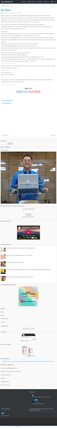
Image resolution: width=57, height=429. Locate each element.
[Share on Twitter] (25, 91)
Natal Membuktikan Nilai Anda (15, 262)
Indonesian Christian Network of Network (10, 371)
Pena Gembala (4, 150)
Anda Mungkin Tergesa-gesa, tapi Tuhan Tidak (19, 255)
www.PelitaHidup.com (48, 361)
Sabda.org (3, 378)
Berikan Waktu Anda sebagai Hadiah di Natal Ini (19, 277)
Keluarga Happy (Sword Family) (38, 403)
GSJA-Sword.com (7, 2)
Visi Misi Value (32, 1)
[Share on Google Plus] (31, 91)
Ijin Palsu (6, 10)
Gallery (47, 1)
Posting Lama (53, 135)
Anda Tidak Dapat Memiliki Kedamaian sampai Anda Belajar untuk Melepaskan (28, 269)
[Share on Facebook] (19, 91)
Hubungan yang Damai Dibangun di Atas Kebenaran (20, 248)
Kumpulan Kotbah (5, 381)
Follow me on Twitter (5, 415)
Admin (3, 13)
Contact (54, 1)
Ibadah (40, 1)
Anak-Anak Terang (5, 385)
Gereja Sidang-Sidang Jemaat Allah (9, 368)
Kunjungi (41, 361)
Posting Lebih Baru (4, 135)
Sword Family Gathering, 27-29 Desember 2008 (41, 397)
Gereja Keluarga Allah (6, 375)
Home (24, 1)
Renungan (3, 322)
